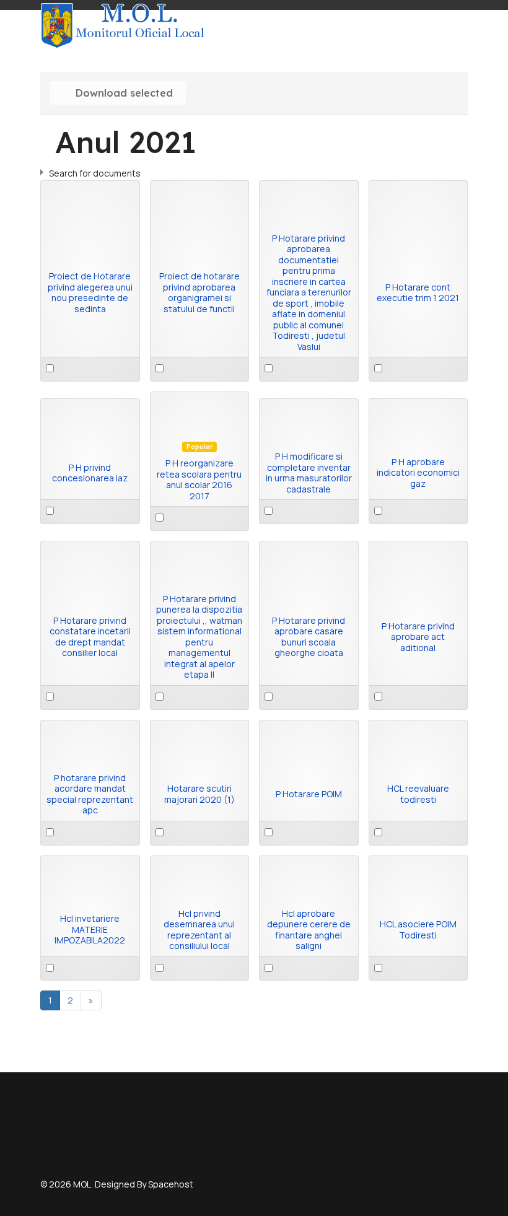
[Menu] (460, 25)
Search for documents (95, 173)
